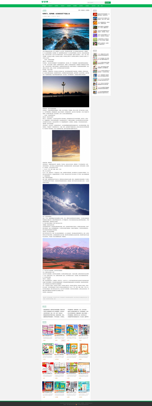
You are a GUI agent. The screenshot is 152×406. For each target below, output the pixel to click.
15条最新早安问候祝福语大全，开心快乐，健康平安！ (78, 316)
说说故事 (69, 5)
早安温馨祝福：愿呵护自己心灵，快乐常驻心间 (77, 314)
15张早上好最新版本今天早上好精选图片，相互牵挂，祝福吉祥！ (54, 311)
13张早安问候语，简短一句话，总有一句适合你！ (53, 313)
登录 (102, 5)
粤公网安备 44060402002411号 (83, 404)
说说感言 (75, 5)
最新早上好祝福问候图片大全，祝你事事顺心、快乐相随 (78, 311)
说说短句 (50, 5)
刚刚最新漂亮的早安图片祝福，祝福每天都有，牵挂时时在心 (54, 314)
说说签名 (62, 5)
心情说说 (87, 10)
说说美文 (81, 5)
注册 (98, 5)
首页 (79, 10)
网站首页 (44, 5)
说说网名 (56, 5)
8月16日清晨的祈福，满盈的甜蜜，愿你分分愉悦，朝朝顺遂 (78, 313)
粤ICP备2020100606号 (71, 404)
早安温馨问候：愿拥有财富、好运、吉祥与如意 (77, 309)
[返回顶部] (149, 364)
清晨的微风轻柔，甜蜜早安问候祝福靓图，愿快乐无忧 (54, 309)
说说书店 (93, 5)
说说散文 (87, 5)
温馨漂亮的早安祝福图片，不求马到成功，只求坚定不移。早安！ (54, 316)
